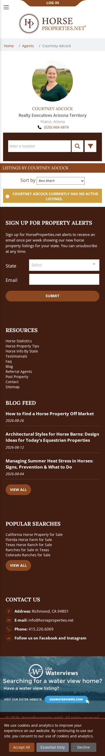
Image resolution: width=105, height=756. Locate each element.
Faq (9, 361)
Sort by (27, 180)
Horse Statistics (19, 340)
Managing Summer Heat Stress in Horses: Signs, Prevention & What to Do (49, 464)
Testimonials (16, 356)
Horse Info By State (22, 351)
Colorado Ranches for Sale (28, 554)
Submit (52, 295)
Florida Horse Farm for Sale (29, 539)
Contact (12, 381)
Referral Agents (19, 371)
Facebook (48, 638)
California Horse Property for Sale (34, 534)
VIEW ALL (18, 489)
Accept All (21, 747)
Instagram (76, 638)
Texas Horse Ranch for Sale (29, 544)
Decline (83, 747)
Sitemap (13, 386)
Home (9, 45)
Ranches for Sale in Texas (27, 549)
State (11, 266)
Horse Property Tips (22, 346)
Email (12, 280)
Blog (9, 366)
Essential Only (53, 747)
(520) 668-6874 (56, 127)
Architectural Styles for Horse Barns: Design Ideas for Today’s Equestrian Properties (52, 437)
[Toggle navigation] (6, 7)
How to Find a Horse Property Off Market (50, 414)
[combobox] (64, 265)
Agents (28, 45)
